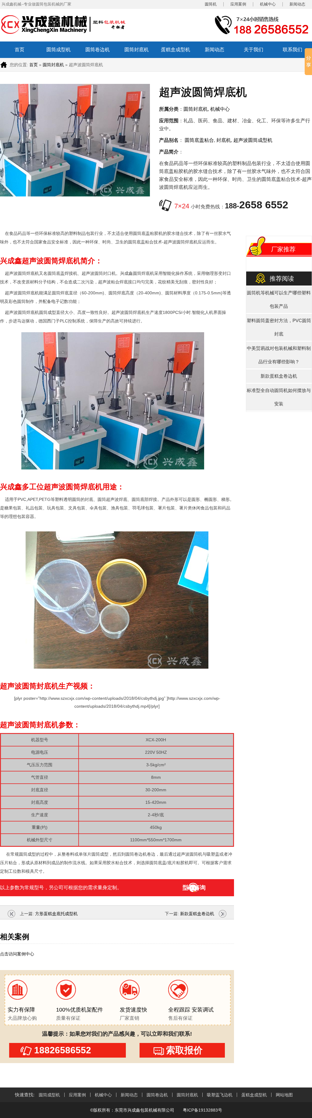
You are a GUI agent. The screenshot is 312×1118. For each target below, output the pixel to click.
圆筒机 (211, 4)
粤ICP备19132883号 (202, 1110)
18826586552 (62, 1050)
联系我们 (292, 49)
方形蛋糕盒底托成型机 (56, 913)
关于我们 (253, 49)
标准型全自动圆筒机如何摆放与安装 (279, 397)
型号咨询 (194, 887)
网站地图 (284, 1095)
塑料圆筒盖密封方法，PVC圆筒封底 (279, 327)
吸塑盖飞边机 (219, 1095)
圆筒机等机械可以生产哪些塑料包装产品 (279, 299)
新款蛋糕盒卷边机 (197, 913)
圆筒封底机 (136, 49)
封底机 (223, 140)
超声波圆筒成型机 (252, 140)
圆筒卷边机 (97, 49)
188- (256, 206)
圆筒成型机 (58, 49)
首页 (19, 49)
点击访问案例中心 (17, 953)
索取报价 (184, 1050)
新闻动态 (297, 4)
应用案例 (238, 4)
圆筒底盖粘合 (199, 140)
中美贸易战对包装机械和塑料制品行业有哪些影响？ (279, 355)
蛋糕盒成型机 (175, 49)
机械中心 (268, 4)
